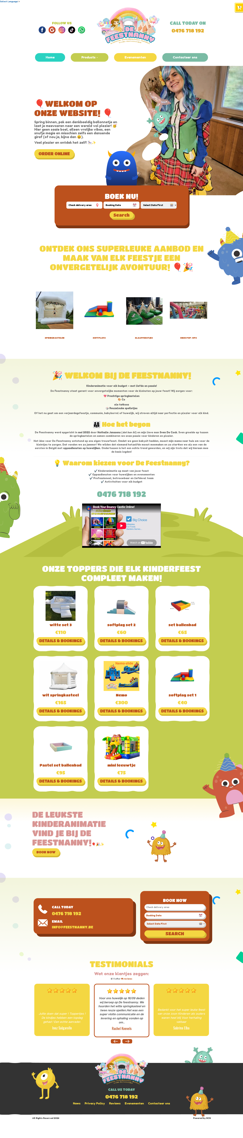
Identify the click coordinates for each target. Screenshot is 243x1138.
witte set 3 (61, 625)
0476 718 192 (188, 30)
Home (50, 57)
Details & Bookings (60, 640)
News (76, 1103)
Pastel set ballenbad (61, 765)
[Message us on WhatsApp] (81, 29)
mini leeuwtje (121, 765)
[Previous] (127, 1041)
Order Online (54, 153)
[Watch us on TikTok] (71, 29)
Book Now (46, 852)
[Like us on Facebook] (42, 29)
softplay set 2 (121, 625)
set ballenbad (182, 625)
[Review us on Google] (52, 29)
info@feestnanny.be (72, 927)
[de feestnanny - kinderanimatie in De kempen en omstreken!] (128, 26)
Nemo (121, 695)
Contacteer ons (185, 57)
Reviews (115, 1103)
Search (121, 215)
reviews (126, 979)
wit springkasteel (60, 695)
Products (88, 57)
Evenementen (135, 57)
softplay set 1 (182, 695)
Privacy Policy (95, 1103)
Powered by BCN (202, 1118)
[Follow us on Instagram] (61, 29)
